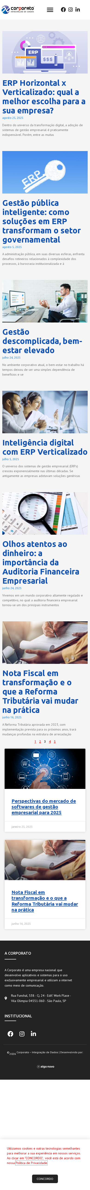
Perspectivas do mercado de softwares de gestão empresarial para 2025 (44, 806)
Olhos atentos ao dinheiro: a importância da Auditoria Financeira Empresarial (40, 562)
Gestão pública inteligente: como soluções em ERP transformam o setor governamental (41, 221)
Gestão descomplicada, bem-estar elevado (42, 341)
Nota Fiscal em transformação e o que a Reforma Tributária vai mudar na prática (40, 691)
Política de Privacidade (31, 1163)
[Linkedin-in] (77, 9)
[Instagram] (70, 9)
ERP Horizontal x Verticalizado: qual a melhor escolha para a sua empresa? (44, 96)
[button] (50, 10)
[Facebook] (63, 9)
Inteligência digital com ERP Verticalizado (45, 447)
